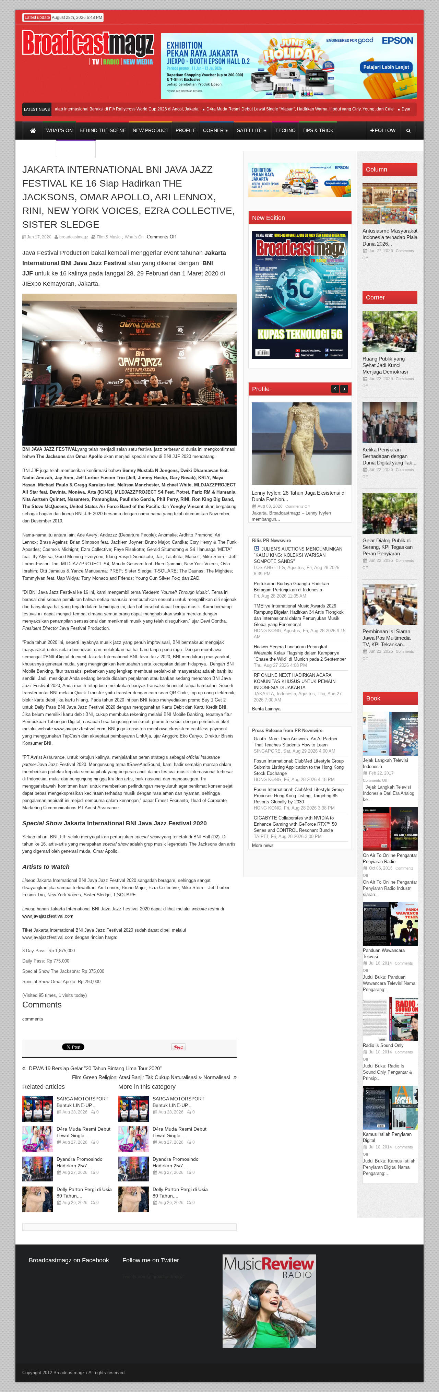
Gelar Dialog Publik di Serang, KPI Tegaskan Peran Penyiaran (388, 547)
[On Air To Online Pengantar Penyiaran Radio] (390, 849)
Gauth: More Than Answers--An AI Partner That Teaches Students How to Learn (295, 741)
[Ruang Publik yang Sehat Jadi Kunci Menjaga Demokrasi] (390, 331)
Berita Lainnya (266, 708)
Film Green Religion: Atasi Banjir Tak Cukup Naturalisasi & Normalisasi (151, 1077)
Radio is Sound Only (383, 1045)
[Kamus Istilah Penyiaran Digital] (390, 1128)
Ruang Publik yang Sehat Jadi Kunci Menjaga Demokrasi (385, 365)
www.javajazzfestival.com (79, 728)
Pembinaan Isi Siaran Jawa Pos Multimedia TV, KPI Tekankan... (387, 637)
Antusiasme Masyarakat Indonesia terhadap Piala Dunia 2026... (390, 237)
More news (263, 845)
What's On (134, 237)
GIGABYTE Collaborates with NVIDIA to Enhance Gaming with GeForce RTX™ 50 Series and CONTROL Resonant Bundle (295, 824)
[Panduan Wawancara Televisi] (390, 944)
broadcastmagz (73, 237)
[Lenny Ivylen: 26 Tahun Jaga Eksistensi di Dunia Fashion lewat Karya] (303, 483)
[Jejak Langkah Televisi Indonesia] (390, 754)
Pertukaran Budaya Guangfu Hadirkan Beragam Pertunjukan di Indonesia (291, 586)
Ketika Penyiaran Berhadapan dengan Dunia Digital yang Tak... (389, 456)
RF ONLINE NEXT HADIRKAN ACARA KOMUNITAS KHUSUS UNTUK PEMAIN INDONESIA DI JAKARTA (294, 681)
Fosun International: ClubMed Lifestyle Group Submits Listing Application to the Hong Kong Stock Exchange (299, 767)
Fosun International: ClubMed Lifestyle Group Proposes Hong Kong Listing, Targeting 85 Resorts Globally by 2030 (299, 795)
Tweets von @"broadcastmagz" (153, 1276)
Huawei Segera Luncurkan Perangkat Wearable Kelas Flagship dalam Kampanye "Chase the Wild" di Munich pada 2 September (300, 653)
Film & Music (108, 237)
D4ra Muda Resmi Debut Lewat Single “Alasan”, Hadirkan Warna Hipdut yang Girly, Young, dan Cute (278, 109)
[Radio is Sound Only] (390, 1039)
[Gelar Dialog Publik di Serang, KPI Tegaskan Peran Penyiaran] (390, 513)
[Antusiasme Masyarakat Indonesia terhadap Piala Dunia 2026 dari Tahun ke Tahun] (390, 203)
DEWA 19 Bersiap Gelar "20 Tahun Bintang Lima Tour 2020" (95, 1068)
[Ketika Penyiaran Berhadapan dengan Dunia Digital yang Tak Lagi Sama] (390, 422)
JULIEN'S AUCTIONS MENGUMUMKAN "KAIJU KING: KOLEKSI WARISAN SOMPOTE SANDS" (298, 555)
